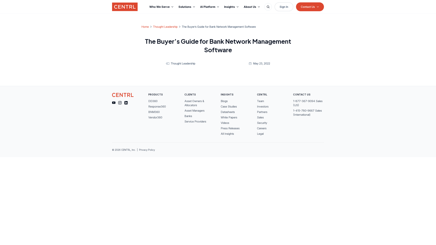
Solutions (184, 7)
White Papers (229, 117)
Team (260, 101)
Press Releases (230, 128)
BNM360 (154, 112)
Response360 (157, 106)
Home (145, 26)
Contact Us (308, 7)
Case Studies (229, 106)
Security (262, 123)
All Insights (227, 133)
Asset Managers (194, 110)
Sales (260, 117)
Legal (260, 133)
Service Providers (195, 121)
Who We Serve (159, 7)
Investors (263, 106)
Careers (262, 128)
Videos (225, 123)
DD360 (153, 101)
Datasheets (228, 112)
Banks (188, 116)
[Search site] (268, 7)
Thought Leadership (165, 26)
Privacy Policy (147, 149)
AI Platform (207, 7)
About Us (250, 7)
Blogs (224, 101)
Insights (229, 7)
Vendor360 (155, 117)
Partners (262, 112)
